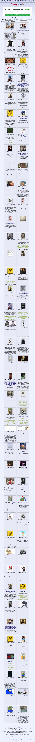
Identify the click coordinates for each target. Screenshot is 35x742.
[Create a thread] (17, 18)
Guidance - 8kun (9, 734)
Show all (30, 19)
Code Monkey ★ (20, 729)
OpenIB (23, 725)
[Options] (33, 1)
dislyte (32, 0)
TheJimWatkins (26, 734)
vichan (16, 725)
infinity (19, 725)
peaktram (9, 1)
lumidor (5, 1)
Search (3, 21)
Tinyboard (12, 725)
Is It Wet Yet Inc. (17, 740)
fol (0, 1)
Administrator (15, 734)
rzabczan (14, 1)
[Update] (7, 21)
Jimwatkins (21, 734)
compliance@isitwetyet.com (25, 737)
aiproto (28, 0)
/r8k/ (20, 4)
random (24, 0)
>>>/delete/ (30, 739)
